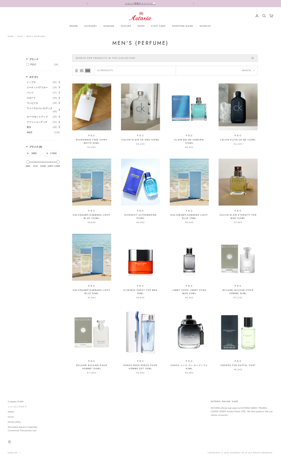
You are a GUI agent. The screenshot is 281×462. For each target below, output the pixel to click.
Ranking (109, 26)
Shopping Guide (182, 26)
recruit (11, 417)
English (13, 452)
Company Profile (15, 401)
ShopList (205, 26)
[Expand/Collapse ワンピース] (58, 103)
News (141, 26)
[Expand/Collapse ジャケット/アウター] (58, 87)
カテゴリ (33, 77)
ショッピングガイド (17, 406)
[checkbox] (42, 64)
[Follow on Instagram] (9, 441)
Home (11, 36)
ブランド (33, 59)
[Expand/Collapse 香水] (58, 127)
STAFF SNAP (158, 26)
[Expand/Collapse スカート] (58, 97)
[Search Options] (254, 58)
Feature (126, 26)
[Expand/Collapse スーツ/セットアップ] (58, 116)
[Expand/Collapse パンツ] (58, 92)
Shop (20, 36)
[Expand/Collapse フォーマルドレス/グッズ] (58, 109)
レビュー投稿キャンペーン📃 (140, 3)
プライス (35, 146)
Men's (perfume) (36, 36)
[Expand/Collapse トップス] (58, 82)
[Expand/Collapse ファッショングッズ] (58, 122)
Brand (74, 26)
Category (90, 26)
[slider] (27, 162)
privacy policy (14, 422)
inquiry (11, 411)
